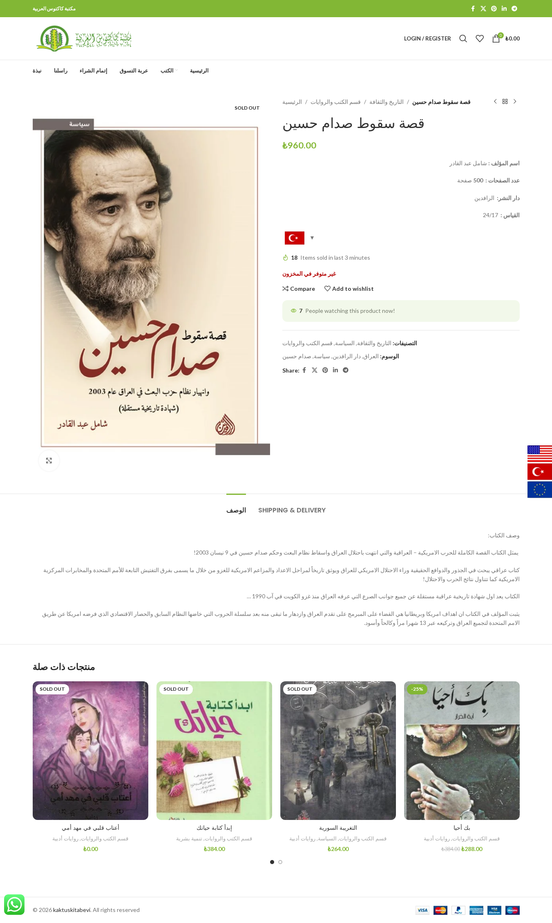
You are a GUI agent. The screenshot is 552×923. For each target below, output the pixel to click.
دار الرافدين (347, 356)
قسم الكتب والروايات (336, 101)
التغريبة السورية (338, 828)
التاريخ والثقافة (386, 101)
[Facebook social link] (473, 8)
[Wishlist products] (480, 38)
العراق (371, 356)
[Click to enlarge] (49, 460)
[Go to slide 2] (280, 862)
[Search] (463, 38)
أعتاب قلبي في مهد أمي (90, 828)
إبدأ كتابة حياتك (214, 828)
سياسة (322, 356)
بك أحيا (462, 828)
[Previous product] (495, 102)
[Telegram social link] (514, 8)
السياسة (345, 342)
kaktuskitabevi (71, 909)
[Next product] (515, 102)
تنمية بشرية (189, 838)
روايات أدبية (65, 838)
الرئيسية (292, 101)
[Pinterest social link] (494, 8)
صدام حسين (296, 356)
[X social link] (483, 8)
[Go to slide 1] (272, 862)
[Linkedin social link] (504, 8)
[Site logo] (84, 37)
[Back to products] (505, 102)
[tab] (236, 506)
